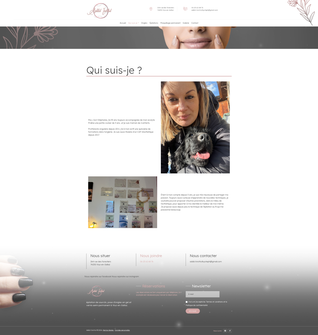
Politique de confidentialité (196, 305)
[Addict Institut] (100, 10)
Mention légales (108, 330)
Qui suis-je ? (133, 23)
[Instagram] (225, 331)
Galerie (186, 23)
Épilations (154, 23)
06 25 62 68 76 (197, 8)
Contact (194, 23)
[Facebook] (230, 331)
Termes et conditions (214, 302)
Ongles (144, 23)
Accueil (123, 23)
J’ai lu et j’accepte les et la (206, 303)
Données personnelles (122, 330)
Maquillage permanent (170, 23)
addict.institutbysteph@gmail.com (205, 10)
